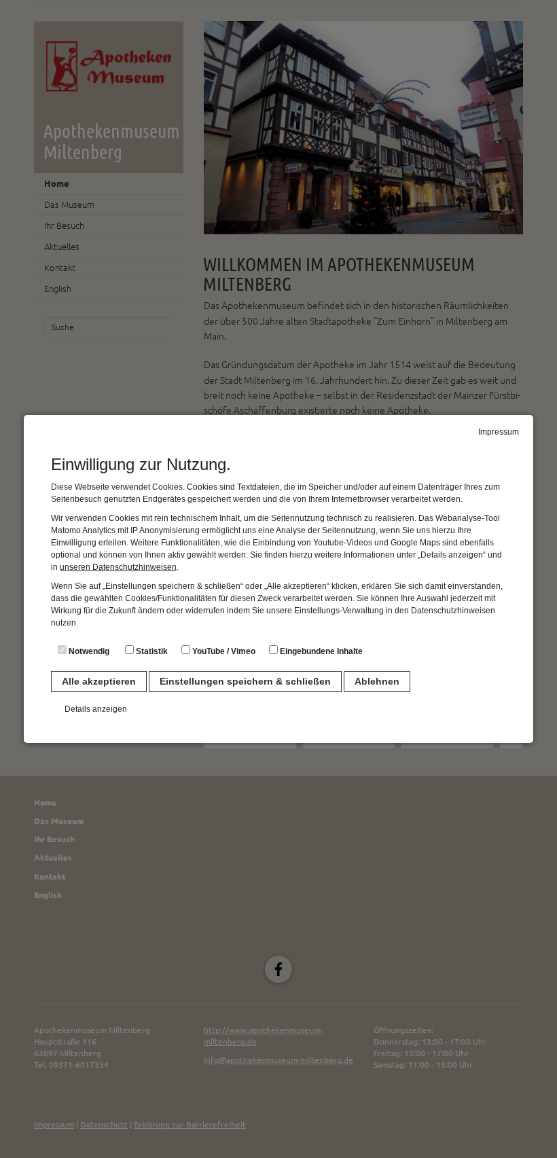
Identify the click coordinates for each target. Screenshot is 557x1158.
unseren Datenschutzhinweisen (118, 567)
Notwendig (88, 651)
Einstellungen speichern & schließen (245, 681)
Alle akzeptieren (99, 681)
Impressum (498, 432)
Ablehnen (377, 681)
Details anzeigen (96, 709)
